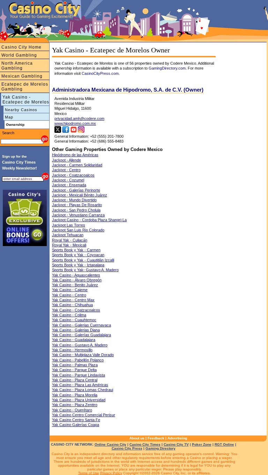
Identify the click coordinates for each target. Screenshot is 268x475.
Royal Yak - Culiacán (69, 240)
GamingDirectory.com (167, 68)
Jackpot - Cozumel (68, 180)
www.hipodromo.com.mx (75, 123)
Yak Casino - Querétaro (72, 410)
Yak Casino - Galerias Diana (76, 330)
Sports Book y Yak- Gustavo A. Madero (85, 270)
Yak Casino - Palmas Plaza (75, 365)
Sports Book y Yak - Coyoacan (78, 255)
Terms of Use (88, 473)
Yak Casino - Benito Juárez (75, 285)
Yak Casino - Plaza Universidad (78, 400)
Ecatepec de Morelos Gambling (24, 87)
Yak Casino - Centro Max (73, 300)
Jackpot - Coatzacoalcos (73, 175)
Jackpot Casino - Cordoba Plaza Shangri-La (89, 220)
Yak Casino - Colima (69, 315)
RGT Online (224, 444)
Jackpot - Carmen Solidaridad (77, 165)
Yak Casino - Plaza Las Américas (80, 385)
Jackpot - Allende (66, 160)
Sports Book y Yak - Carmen (76, 250)
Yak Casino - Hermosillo (72, 350)
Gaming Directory (161, 448)
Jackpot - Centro (66, 170)
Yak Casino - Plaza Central (74, 380)
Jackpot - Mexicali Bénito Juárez (79, 195)
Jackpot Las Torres (68, 225)
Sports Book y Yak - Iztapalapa (78, 265)
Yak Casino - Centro (69, 295)
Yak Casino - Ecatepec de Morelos (25, 100)
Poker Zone (201, 444)
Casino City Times (145, 444)
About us (136, 438)
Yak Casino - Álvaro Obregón (77, 280)
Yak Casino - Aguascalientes (76, 275)
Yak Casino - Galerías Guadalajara (81, 335)
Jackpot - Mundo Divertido (74, 200)
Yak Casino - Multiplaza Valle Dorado (83, 355)
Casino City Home (21, 47)
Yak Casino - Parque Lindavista (78, 375)
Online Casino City (110, 444)
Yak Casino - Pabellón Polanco (78, 360)
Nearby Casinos (21, 110)
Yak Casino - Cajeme (70, 290)
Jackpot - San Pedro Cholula (76, 210)
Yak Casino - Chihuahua (72, 305)
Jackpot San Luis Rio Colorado (78, 230)
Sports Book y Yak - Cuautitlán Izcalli (83, 260)
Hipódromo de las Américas (75, 155)
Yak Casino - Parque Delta (74, 370)
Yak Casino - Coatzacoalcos (76, 310)
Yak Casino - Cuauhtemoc (74, 320)
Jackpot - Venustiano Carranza (78, 215)
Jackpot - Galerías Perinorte (76, 190)
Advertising (177, 438)
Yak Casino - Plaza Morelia (74, 395)
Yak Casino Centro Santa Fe (76, 420)
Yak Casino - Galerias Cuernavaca (81, 325)
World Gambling (19, 55)
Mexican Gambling (22, 76)
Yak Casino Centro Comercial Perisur (83, 415)
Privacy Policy (111, 473)
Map (9, 117)
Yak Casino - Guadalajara (73, 340)
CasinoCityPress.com (100, 73)
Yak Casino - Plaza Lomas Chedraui (82, 390)
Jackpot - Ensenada (69, 185)
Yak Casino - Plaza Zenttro (74, 405)
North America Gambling (17, 66)
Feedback (156, 438)
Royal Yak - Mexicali (69, 245)
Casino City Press (127, 448)
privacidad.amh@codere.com (79, 118)
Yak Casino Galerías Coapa (75, 425)
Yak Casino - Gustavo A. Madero (79, 345)
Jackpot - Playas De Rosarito (77, 205)
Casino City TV (176, 444)
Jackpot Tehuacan (67, 235)
